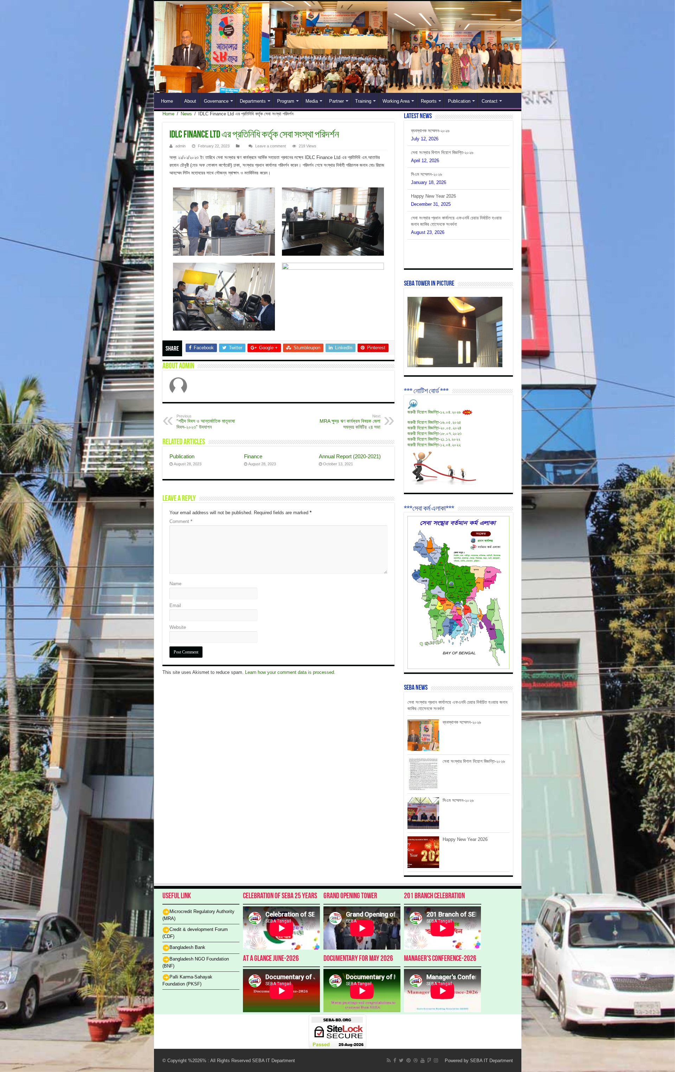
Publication (459, 101)
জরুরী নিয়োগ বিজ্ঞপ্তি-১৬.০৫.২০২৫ (434, 422)
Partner (336, 101)
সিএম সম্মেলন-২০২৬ (426, 152)
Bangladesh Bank (187, 947)
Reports (429, 101)
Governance (216, 101)
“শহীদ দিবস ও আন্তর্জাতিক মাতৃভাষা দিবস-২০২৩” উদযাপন (205, 422)
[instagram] (436, 1060)
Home (167, 101)
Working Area (396, 101)
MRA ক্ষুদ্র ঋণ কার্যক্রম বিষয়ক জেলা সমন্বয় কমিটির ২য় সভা (350, 422)
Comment (180, 521)
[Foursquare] (429, 1060)
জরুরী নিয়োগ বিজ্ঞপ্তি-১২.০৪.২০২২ (434, 444)
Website (177, 627)
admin (180, 146)
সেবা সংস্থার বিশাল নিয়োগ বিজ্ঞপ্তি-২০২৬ (442, 130)
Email (175, 605)
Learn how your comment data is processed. (290, 672)
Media (312, 101)
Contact (489, 101)
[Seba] (337, 47)
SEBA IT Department (491, 1060)
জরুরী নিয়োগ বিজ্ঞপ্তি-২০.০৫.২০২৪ (434, 427)
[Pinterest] (408, 1060)
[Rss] (388, 1060)
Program (285, 101)
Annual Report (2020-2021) (350, 456)
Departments (253, 101)
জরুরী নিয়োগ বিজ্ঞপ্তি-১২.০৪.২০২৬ (434, 412)
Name (175, 583)
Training (363, 101)
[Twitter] (401, 1060)
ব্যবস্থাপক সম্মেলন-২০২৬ (430, 224)
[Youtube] (422, 1060)
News (186, 113)
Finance (253, 456)
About (190, 101)
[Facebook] (395, 1060)
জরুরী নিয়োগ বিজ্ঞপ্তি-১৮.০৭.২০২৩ (434, 433)
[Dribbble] (415, 1060)
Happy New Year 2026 (433, 174)
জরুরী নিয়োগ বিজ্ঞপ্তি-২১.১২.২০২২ (433, 439)
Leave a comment (270, 146)
